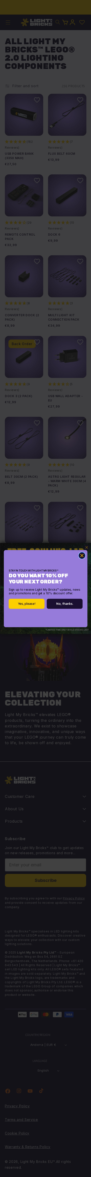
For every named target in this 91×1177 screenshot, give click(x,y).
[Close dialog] (82, 555)
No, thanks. (64, 603)
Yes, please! (26, 603)
